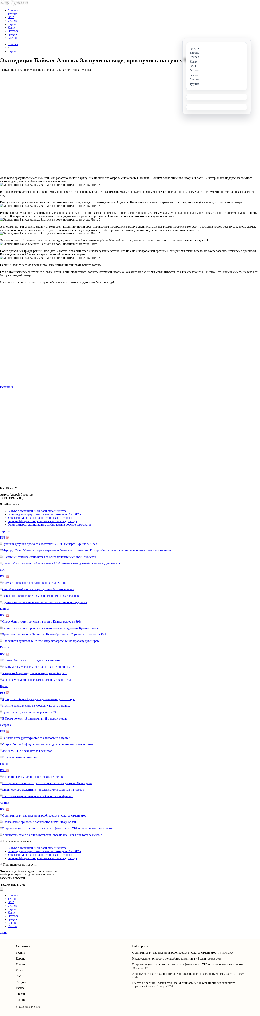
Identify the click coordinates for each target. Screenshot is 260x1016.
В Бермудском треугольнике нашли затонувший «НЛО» (44, 514)
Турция (12, 13)
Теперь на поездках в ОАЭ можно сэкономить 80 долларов (40, 595)
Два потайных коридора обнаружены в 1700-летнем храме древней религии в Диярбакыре (61, 563)
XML (3, 932)
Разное (12, 922)
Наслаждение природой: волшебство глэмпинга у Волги (39, 822)
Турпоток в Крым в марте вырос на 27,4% (29, 712)
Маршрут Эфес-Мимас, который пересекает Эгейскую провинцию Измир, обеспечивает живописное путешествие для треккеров (86, 550)
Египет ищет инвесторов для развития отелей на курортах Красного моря (50, 628)
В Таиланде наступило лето (20, 757)
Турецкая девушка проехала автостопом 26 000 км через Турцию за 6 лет (49, 544)
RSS (3, 537)
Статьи (12, 37)
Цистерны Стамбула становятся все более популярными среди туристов (49, 556)
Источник (6, 386)
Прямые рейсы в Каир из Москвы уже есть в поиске (36, 705)
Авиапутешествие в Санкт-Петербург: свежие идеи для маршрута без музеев (52, 834)
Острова (13, 31)
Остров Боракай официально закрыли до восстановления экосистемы (47, 744)
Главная (13, 10)
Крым (11, 27)
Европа (12, 24)
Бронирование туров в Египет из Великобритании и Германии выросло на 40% (54, 634)
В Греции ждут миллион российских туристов (32, 776)
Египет (12, 20)
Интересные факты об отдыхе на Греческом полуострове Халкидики (47, 783)
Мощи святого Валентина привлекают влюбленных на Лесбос (43, 789)
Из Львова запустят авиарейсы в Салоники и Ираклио (37, 796)
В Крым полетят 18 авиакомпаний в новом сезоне (34, 718)
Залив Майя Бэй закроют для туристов (27, 750)
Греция (12, 34)
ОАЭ (11, 17)
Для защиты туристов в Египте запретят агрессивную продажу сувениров (50, 641)
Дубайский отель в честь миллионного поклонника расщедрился (44, 602)
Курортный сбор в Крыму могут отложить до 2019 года (38, 699)
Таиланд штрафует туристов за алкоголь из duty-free (36, 738)
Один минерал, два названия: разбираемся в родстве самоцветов (50, 524)
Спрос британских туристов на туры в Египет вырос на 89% (41, 621)
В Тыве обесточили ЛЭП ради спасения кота (37, 510)
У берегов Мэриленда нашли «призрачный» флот (40, 517)
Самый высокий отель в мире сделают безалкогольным (38, 589)
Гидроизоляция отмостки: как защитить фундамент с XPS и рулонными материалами (57, 828)
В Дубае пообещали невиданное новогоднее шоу (34, 582)
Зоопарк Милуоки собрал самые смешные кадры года (42, 521)
